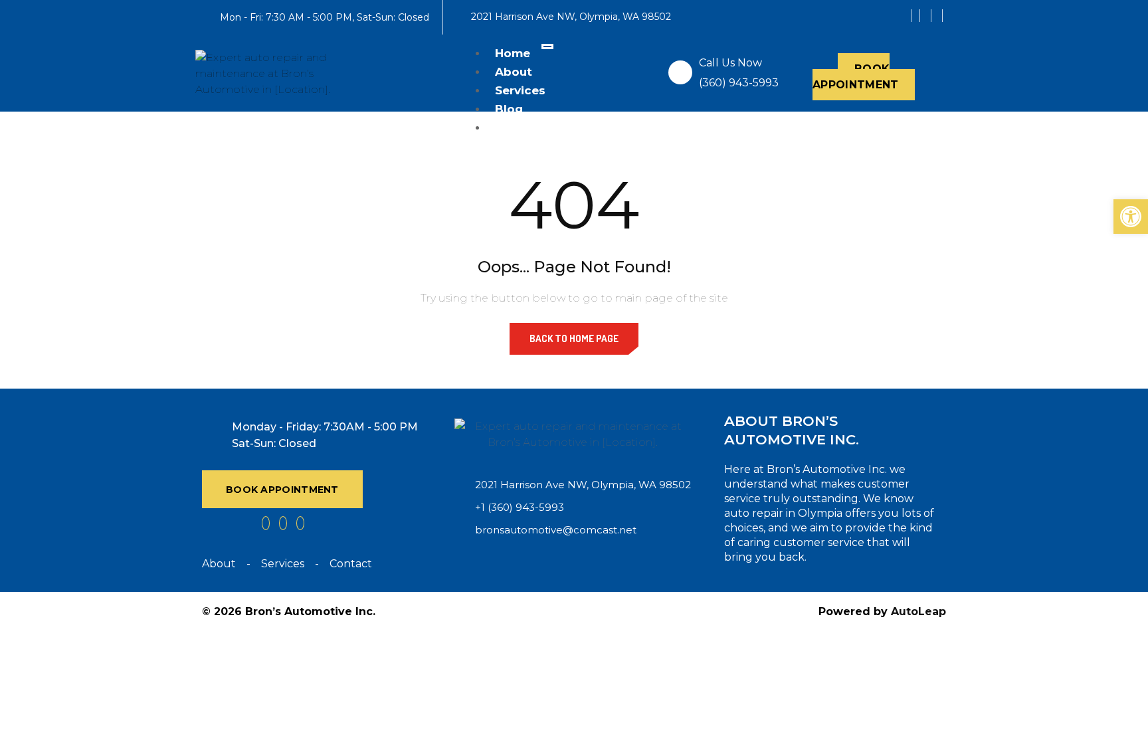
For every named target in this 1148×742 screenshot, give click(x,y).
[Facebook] (915, 15)
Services (520, 90)
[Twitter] (938, 15)
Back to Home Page (574, 338)
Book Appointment (855, 76)
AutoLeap (918, 611)
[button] (1130, 216)
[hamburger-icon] (547, 46)
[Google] (927, 15)
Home (512, 53)
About (513, 71)
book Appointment (282, 490)
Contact (520, 127)
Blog (509, 109)
